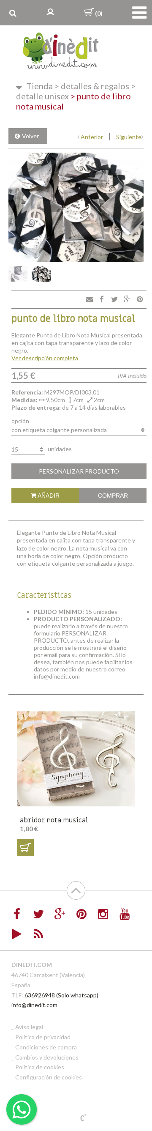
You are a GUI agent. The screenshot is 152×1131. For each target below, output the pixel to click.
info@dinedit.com (34, 1004)
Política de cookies (39, 1067)
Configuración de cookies (48, 1077)
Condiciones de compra (46, 1047)
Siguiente (128, 136)
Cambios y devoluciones (47, 1057)
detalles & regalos (91, 86)
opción (20, 420)
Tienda (39, 86)
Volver (30, 136)
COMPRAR (113, 495)
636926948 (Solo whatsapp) (61, 995)
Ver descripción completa (44, 357)
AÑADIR (48, 495)
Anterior (92, 136)
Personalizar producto (79, 471)
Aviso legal (29, 1026)
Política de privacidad (43, 1037)
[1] (25, 847)
